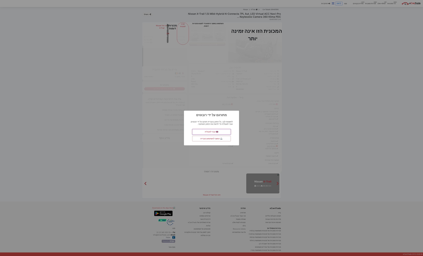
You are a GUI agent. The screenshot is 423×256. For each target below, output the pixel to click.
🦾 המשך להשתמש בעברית (211, 138)
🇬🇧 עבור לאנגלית (211, 132)
